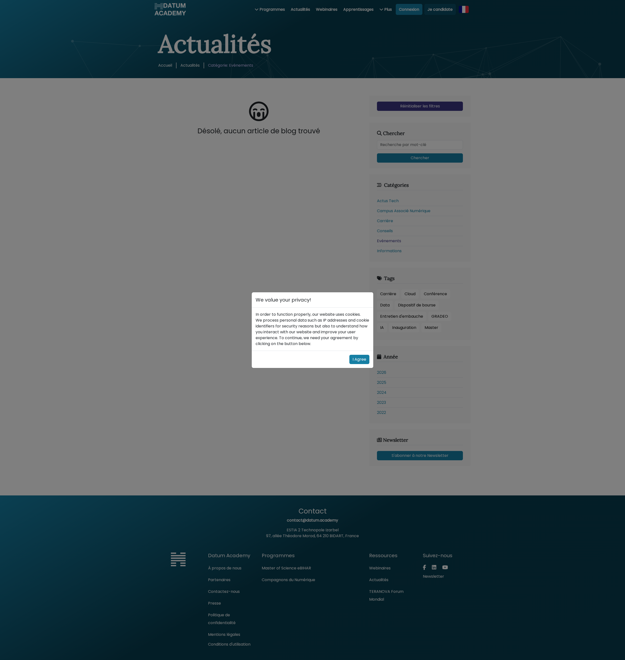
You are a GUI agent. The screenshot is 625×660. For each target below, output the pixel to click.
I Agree (359, 359)
